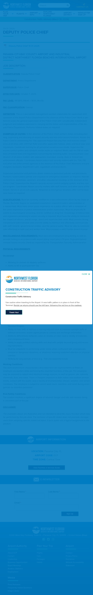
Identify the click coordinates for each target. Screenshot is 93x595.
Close (85, 274)
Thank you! (14, 312)
